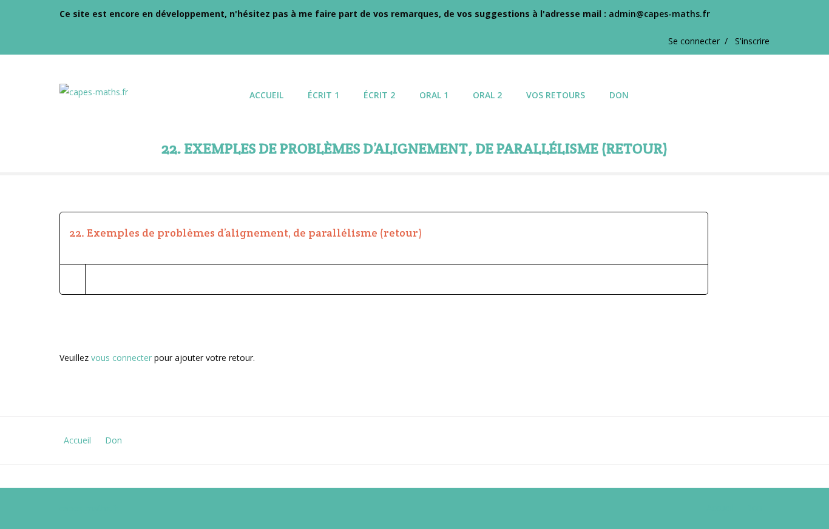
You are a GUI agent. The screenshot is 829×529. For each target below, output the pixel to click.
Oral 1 (433, 95)
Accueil (77, 440)
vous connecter (121, 357)
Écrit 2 (379, 95)
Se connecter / (701, 41)
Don (619, 95)
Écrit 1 (323, 95)
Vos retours (555, 95)
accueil (266, 95)
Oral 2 (487, 95)
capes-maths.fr (88, 508)
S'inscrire (752, 41)
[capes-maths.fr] (148, 83)
